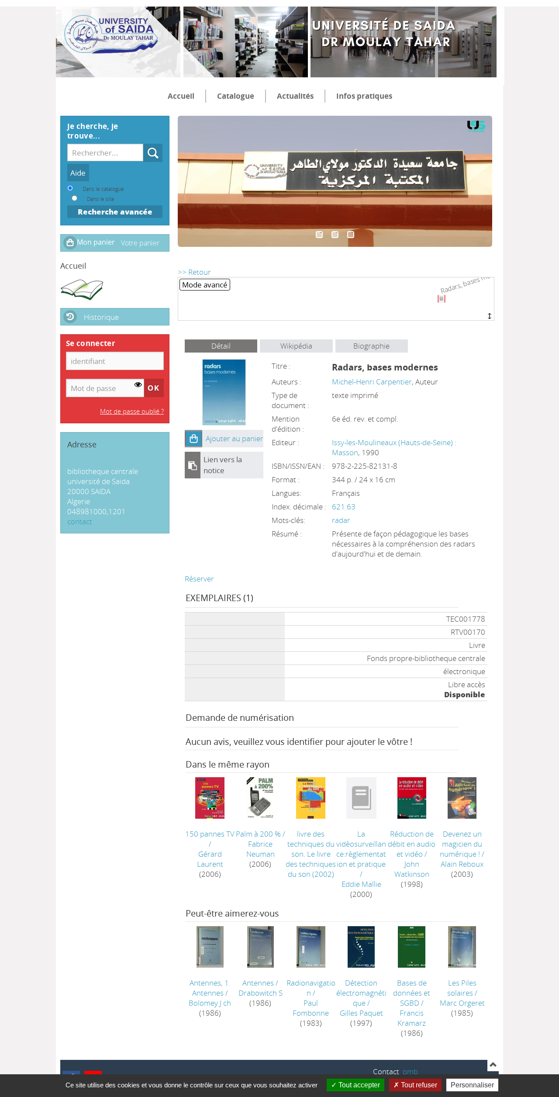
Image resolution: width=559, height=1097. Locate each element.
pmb (410, 1071)
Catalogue (235, 96)
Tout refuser (418, 1085)
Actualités (295, 96)
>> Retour (194, 272)
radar (341, 520)
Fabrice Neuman (260, 849)
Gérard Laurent (210, 859)
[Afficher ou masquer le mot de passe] (138, 384)
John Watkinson (411, 869)
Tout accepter (358, 1085)
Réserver (199, 579)
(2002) (311, 854)
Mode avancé (205, 285)
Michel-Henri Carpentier (372, 382)
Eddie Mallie (361, 884)
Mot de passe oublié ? (132, 411)
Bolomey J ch (210, 1003)
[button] (193, 438)
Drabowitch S (260, 993)
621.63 (343, 507)
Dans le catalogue (103, 188)
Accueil (181, 96)
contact (79, 521)
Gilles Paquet (361, 1013)
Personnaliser (472, 1085)
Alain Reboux (462, 864)
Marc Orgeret (462, 1003)
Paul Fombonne (311, 1008)
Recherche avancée (115, 212)
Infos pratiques (364, 96)
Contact (386, 1071)
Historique (101, 317)
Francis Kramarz (411, 1018)
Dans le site (100, 198)
